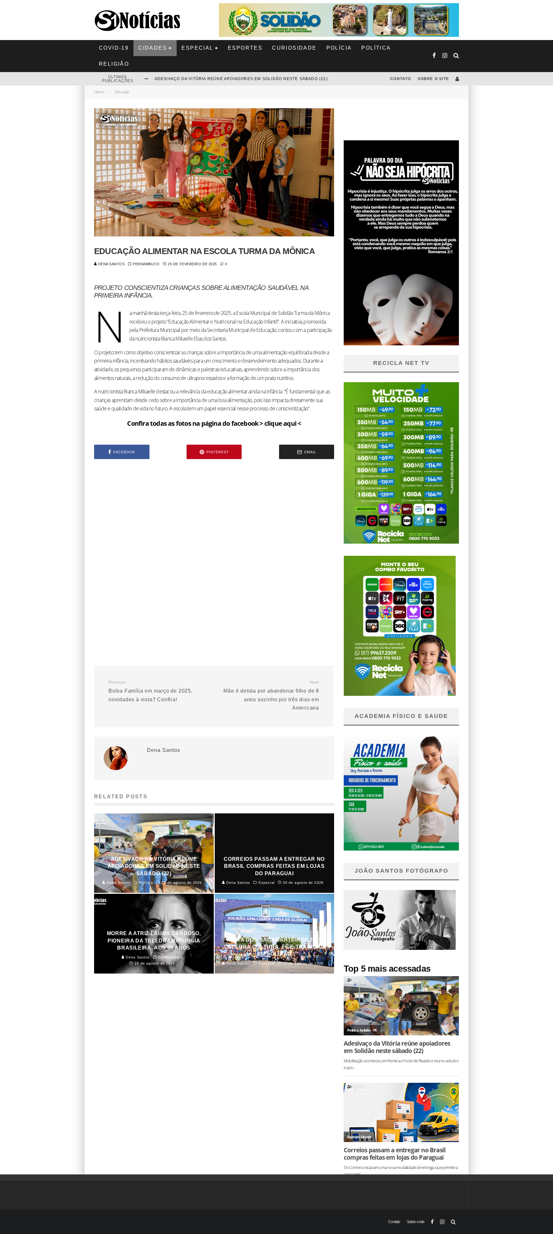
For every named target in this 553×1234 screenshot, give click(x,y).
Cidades (152, 48)
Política (376, 48)
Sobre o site (433, 79)
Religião (114, 64)
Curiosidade (294, 48)
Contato (400, 79)
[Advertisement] (214, 518)
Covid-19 (114, 48)
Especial (197, 48)
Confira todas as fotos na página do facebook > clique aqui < (214, 423)
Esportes (245, 48)
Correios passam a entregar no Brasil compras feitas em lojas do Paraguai (394, 1153)
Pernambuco (146, 264)
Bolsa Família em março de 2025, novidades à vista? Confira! (150, 691)
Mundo (366, 1136)
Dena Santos (111, 264)
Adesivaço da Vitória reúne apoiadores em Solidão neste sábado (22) (241, 79)
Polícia (339, 48)
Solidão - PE (368, 1030)
